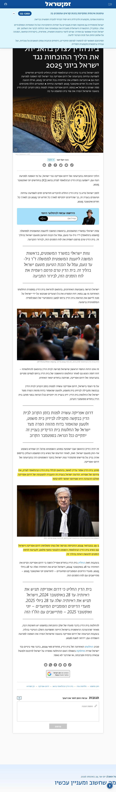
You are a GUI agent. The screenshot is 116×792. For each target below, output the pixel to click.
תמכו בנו (25, 13)
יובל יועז (60, 160)
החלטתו (89, 647)
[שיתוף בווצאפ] (49, 165)
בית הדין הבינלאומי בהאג (63, 686)
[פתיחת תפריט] (5, 4)
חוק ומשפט (94, 686)
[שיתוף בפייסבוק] (55, 165)
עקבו (50, 160)
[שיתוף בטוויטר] (61, 165)
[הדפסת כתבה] (44, 165)
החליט (81, 562)
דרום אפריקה (43, 686)
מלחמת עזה (81, 686)
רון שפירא (31, 686)
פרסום (58, 726)
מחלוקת (80, 651)
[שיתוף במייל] (66, 165)
